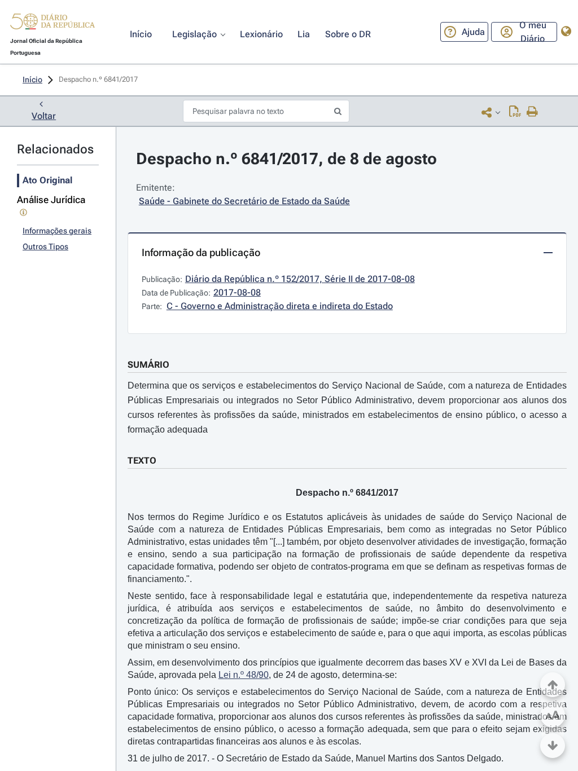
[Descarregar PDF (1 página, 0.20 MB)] (515, 112)
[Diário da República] (52, 24)
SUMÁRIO (148, 364)
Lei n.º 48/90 (243, 675)
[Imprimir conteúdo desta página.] (532, 112)
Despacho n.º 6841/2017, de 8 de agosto (286, 158)
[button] (52, 23)
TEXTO (142, 460)
